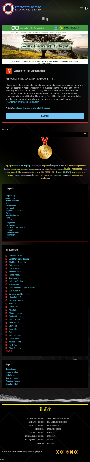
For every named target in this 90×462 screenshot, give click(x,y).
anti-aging (25, 165)
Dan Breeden (14, 268)
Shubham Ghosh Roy (18, 262)
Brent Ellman (14, 329)
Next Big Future (12, 378)
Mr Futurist (10, 375)
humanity (85, 169)
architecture (10, 225)
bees (7, 237)
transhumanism (77, 175)
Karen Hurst (14, 284)
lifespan (58, 172)
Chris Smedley (15, 348)
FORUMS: (39, 443)
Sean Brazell (14, 323)
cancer (19, 169)
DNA (7, 203)
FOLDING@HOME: (30, 436)
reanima (10, 175)
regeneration (30, 175)
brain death (13, 169)
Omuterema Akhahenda (19, 294)
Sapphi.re (39, 452)
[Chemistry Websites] (45, 148)
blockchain (7, 169)
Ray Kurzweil (11, 205)
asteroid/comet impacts (15, 227)
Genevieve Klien (15, 256)
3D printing (10, 196)
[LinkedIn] (67, 452)
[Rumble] (76, 452)
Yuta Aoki (13, 303)
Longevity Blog (12, 372)
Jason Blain (14, 339)
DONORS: (37, 429)
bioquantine (46, 166)
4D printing (10, 198)
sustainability (57, 176)
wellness (45, 178)
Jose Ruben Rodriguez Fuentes (22, 288)
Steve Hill (13, 326)
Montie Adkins (15, 342)
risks (42, 175)
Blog (45, 19)
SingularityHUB (12, 384)
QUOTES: (49, 443)
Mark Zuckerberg (12, 215)
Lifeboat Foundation (16, 452)
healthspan (77, 169)
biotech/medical (36, 108)
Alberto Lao (14, 310)
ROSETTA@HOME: (29, 439)
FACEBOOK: (29, 418)
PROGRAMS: (50, 436)
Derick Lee (13, 307)
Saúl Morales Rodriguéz (19, 259)
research (38, 175)
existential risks (39, 169)
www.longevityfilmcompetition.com (22, 102)
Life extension (47, 172)
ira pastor (36, 172)
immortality (16, 172)
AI (12, 166)
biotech (64, 165)
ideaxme (8, 173)
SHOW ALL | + (9, 351)
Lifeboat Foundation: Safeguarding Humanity (39, 8)
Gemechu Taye (15, 278)
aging (8, 165)
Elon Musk (10, 208)
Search (85, 134)
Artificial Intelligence (36, 166)
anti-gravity (10, 223)
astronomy (10, 230)
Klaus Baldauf (15, 297)
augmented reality (13, 232)
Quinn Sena (14, 265)
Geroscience (11, 369)
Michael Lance (15, 335)
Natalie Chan (14, 319)
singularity (46, 175)
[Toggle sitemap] (81, 8)
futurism (57, 169)
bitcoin (83, 166)
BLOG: (48, 425)
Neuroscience (78, 172)
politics (83, 172)
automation (10, 235)
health (67, 169)
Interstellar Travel (27, 173)
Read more (45, 116)
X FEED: (31, 425)
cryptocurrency (24, 169)
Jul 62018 (9, 71)
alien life (9, 220)
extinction (47, 169)
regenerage (19, 175)
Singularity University (14, 210)
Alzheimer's (16, 166)
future (52, 169)
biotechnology (74, 166)
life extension (45, 108)
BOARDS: (49, 429)
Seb (10, 332)
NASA (73, 173)
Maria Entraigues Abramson (20, 108)
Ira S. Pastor (14, 345)
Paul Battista (14, 275)
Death (33, 169)
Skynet (8, 213)
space (51, 175)
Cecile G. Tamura (16, 300)
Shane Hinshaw (15, 313)
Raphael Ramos (15, 316)
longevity (67, 172)
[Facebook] (57, 452)
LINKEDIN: (31, 422)
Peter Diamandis (12, 201)
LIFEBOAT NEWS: (51, 418)
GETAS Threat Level (45, 410)
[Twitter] (62, 452)
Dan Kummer (14, 291)
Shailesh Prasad (15, 272)
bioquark (55, 165)
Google (62, 169)
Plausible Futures (13, 381)
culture (30, 169)
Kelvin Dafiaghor (16, 281)
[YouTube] (71, 452)
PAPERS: (49, 439)
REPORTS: (49, 432)
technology (67, 175)
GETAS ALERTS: (51, 422)
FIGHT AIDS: (32, 432)
